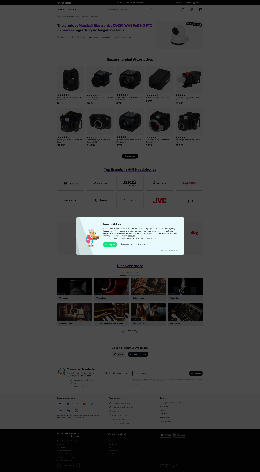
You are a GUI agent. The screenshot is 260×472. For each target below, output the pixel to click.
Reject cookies (126, 244)
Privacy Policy (173, 251)
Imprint (163, 251)
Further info (140, 244)
